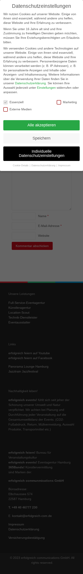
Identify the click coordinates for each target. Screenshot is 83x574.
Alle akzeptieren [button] (41, 125)
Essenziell (16, 102)
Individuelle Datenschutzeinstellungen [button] (41, 153)
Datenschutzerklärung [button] (43, 165)
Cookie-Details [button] (21, 165)
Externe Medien (21, 109)
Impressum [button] (64, 165)
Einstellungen (46, 87)
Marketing (70, 102)
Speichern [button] (41, 138)
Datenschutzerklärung (30, 83)
